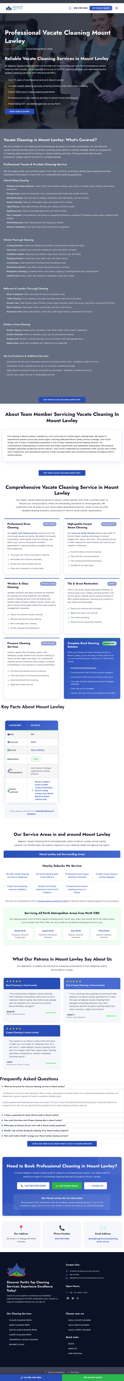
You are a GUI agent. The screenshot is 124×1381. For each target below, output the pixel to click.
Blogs (71, 1343)
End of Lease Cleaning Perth (23, 1330)
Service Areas (18, 49)
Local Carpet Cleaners (79, 1330)
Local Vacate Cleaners (79, 1320)
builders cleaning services (18, 73)
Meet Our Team (75, 1353)
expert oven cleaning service (24, 533)
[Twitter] (73, 1298)
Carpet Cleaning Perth (20, 1335)
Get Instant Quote (100, 8)
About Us (72, 1348)
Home (7, 49)
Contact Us (95, 1185)
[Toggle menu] (116, 8)
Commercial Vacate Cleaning (23, 1339)
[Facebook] (68, 1298)
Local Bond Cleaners (78, 1325)
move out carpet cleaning (83, 533)
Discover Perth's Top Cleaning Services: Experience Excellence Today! (30, 1286)
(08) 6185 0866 (62, 1238)
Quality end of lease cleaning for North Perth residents (47, 889)
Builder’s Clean (16, 1344)
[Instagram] (78, 1298)
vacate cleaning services (29, 86)
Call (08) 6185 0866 (32, 1377)
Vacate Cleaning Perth (20, 1320)
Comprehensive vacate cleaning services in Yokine (77, 889)
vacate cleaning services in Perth (53, 901)
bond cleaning (35, 69)
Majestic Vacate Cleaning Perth (24, 66)
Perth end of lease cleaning (30, 92)
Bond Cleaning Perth (19, 1325)
